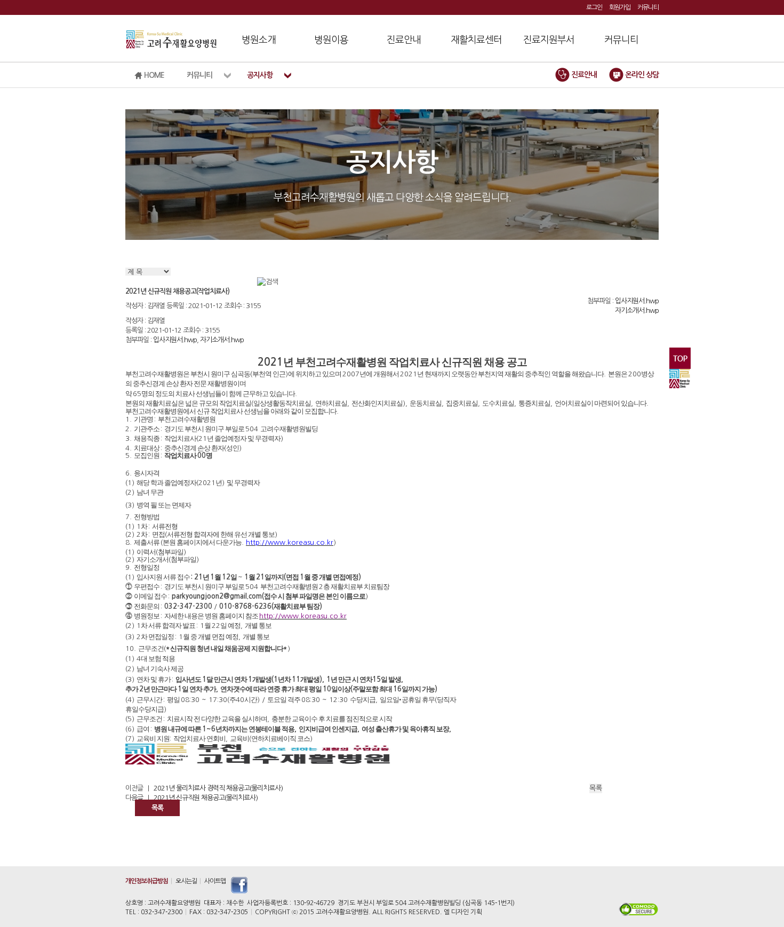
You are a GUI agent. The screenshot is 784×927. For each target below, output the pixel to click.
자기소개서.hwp (637, 310)
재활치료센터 (476, 40)
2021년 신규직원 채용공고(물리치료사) (206, 797)
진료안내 (404, 40)
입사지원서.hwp (637, 300)
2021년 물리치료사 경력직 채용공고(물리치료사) (218, 788)
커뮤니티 (648, 7)
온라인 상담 (641, 74)
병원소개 (259, 40)
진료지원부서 (548, 40)
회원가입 (619, 7)
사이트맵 (215, 881)
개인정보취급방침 (146, 881)
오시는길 (186, 881)
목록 (157, 807)
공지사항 (260, 75)
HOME (153, 75)
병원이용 (331, 40)
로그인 (594, 7)
